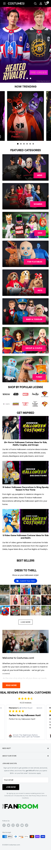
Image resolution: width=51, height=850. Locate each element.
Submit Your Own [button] (27, 581)
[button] (5, 590)
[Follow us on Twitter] (8, 825)
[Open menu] (4, 3)
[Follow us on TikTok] (26, 825)
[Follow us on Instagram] (13, 825)
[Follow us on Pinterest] (17, 825)
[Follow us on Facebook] (4, 825)
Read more (11, 685)
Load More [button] (25, 622)
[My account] (41, 3)
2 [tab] (21, 144)
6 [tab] (33, 144)
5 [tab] (30, 144)
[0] (45, 3)
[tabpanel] (25, 116)
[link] (25, 736)
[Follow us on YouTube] (22, 825)
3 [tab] (24, 144)
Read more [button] (22, 727)
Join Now (11, 787)
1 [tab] (18, 144)
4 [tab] (27, 144)
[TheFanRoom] (20, 806)
